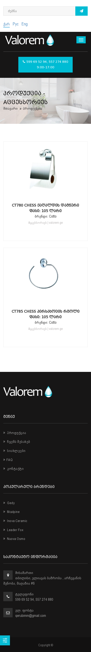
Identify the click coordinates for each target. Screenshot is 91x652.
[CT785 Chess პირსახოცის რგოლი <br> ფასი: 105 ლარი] (45, 300)
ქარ (6, 24)
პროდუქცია (16, 433)
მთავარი (10, 108)
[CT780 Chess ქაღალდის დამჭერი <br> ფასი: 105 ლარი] (45, 194)
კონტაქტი (15, 469)
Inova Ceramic (16, 521)
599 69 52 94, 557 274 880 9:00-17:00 (47, 64)
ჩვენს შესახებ (18, 442)
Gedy (10, 503)
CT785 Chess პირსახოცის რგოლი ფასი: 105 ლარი (46, 314)
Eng (24, 24)
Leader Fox (14, 530)
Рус (16, 24)
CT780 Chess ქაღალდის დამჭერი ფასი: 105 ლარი (45, 208)
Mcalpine (13, 512)
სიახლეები (16, 451)
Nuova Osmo (15, 539)
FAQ (9, 460)
